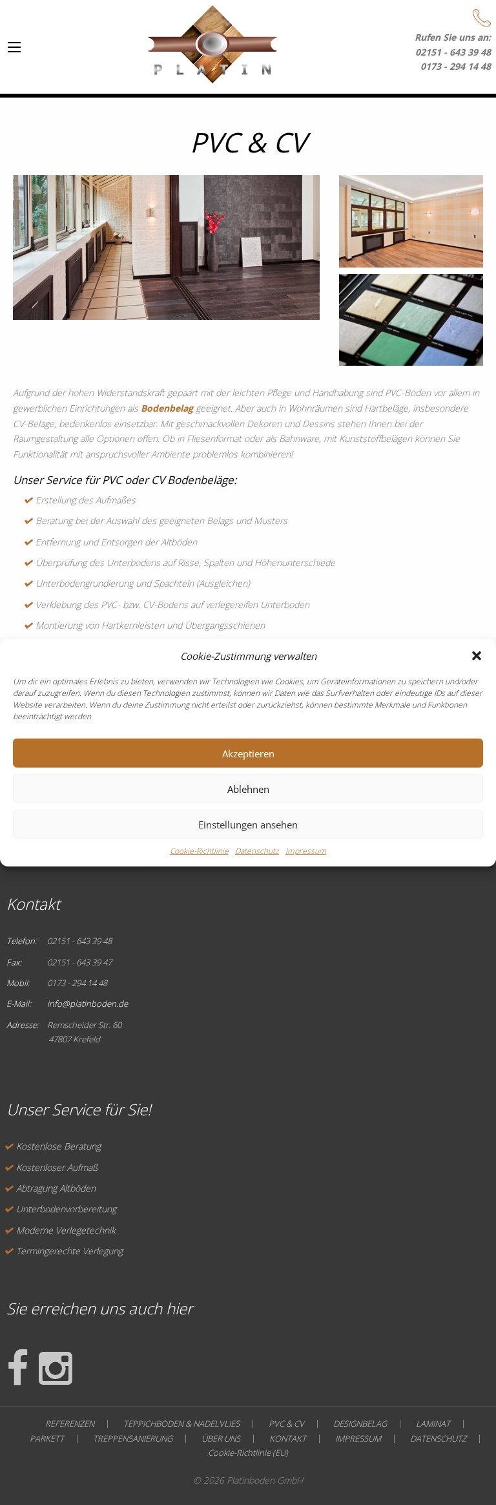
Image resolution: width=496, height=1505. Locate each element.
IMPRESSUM (358, 1439)
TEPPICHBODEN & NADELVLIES (181, 1424)
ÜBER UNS (221, 1439)
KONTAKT (287, 1439)
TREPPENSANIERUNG (132, 1439)
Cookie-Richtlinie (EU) (248, 1453)
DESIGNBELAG (360, 1424)
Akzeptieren (248, 752)
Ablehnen (248, 788)
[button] (476, 655)
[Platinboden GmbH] (212, 41)
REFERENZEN (69, 1424)
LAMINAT (433, 1424)
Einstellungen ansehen (248, 823)
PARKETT (47, 1439)
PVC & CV (286, 1424)
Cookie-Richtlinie (199, 850)
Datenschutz (257, 850)
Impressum (305, 850)
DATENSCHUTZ (438, 1439)
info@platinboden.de (87, 1003)
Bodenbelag (167, 408)
